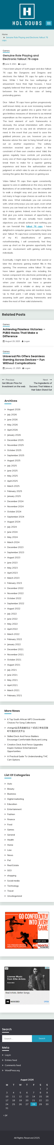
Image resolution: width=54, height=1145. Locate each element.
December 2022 (15, 588)
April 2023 (12, 572)
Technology (13, 885)
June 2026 (12, 419)
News (10, 855)
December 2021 (15, 649)
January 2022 (14, 644)
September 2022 (15, 603)
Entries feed (11, 1060)
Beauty (10, 788)
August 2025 (13, 460)
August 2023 (13, 557)
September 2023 (15, 552)
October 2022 (14, 598)
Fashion (11, 814)
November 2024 (15, 506)
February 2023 (14, 583)
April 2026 (12, 429)
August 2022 (13, 608)
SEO (9, 870)
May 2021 (12, 680)
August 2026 (13, 409)
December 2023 (15, 547)
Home (10, 844)
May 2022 (12, 623)
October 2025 (14, 450)
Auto (9, 783)
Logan (23, 64)
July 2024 (12, 526)
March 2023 (13, 577)
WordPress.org (12, 1070)
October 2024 (14, 511)
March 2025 (13, 486)
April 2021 (12, 685)
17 (7, 1100)
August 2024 (13, 521)
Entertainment (14, 809)
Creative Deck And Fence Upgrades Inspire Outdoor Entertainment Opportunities (25, 748)
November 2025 (15, 445)
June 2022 (12, 618)
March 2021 (13, 690)
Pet (9, 860)
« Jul (5, 1115)
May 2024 (12, 537)
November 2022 (15, 593)
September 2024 (15, 516)
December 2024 (15, 501)
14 (33, 1096)
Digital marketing (15, 799)
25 (13, 1104)
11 (13, 1096)
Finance (11, 819)
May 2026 (12, 424)
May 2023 (12, 567)
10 (7, 1096)
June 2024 (12, 532)
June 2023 (12, 562)
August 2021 (13, 664)
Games (6, 50)
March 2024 (13, 542)
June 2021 (12, 674)
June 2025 (12, 470)
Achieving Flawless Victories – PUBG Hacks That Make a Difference (24, 332)
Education (12, 804)
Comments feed (13, 1065)
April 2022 (12, 629)
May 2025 (12, 475)
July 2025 (12, 465)
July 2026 (12, 414)
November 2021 (15, 654)
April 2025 (12, 480)
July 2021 (12, 669)
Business (11, 793)
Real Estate (13, 865)
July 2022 (12, 613)
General (11, 834)
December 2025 (15, 440)
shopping (11, 875)
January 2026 (14, 435)
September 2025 (15, 455)
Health (10, 839)
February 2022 (14, 639)
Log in (8, 1055)
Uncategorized (14, 896)
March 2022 (13, 634)
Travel (10, 890)
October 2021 (14, 659)
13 (27, 1096)
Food (9, 824)
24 (7, 1104)
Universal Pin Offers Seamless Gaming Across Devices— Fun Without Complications (24, 359)
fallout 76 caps (34, 226)
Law (9, 850)
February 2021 (14, 695)
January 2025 (14, 496)
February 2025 (14, 491)
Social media (13, 880)
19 (20, 1100)
